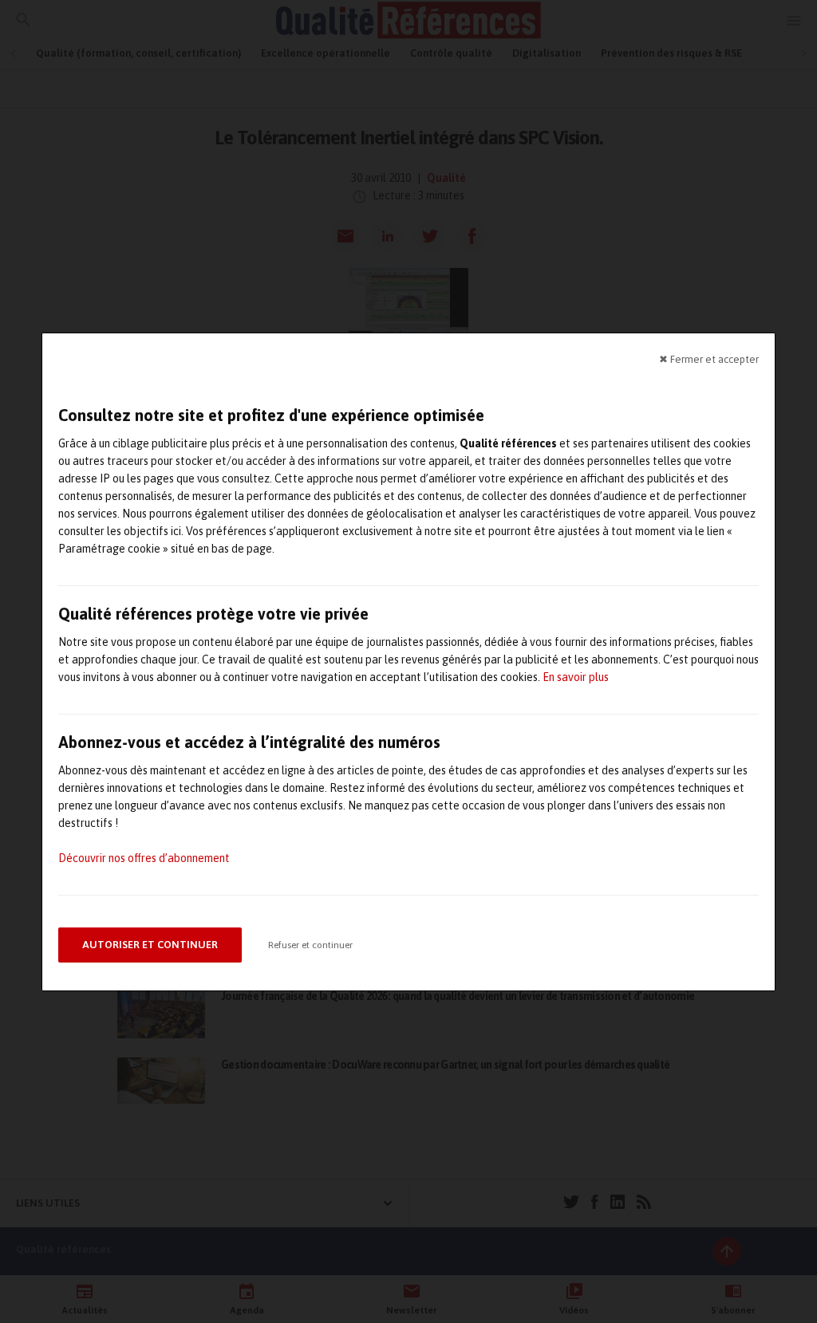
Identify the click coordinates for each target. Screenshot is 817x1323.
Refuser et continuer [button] (310, 945)
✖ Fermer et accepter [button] (709, 358)
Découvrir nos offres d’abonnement (144, 858)
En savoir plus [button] (576, 677)
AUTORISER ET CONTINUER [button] (150, 945)
